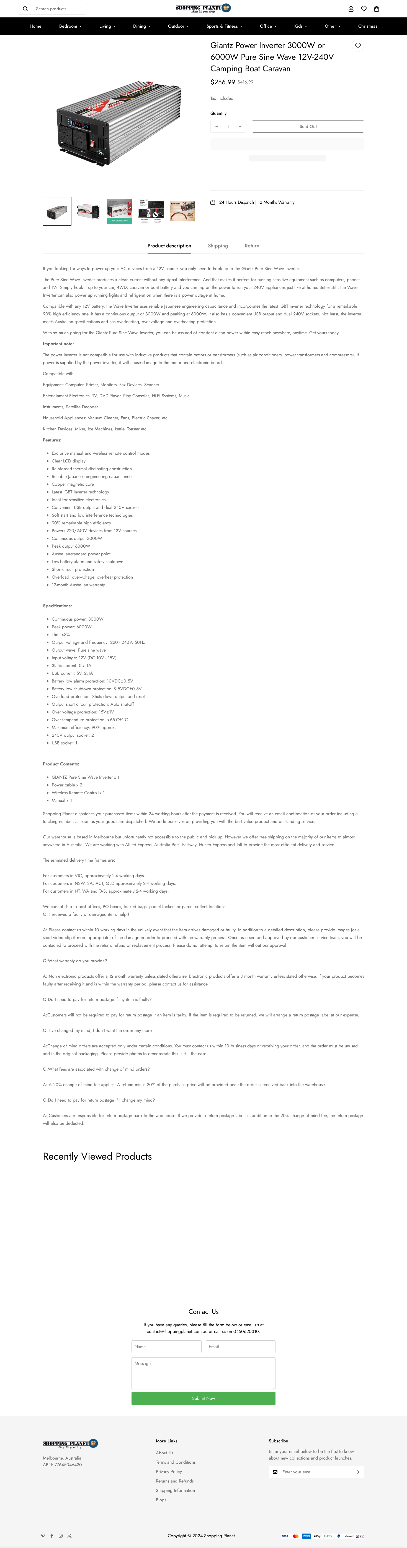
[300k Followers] (52, 1536)
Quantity (218, 113)
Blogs (161, 1500)
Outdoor (176, 26)
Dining (139, 26)
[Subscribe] (358, 1472)
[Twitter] (69, 1536)
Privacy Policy (169, 1471)
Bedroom (68, 26)
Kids (298, 26)
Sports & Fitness (222, 26)
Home (36, 26)
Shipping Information (175, 1490)
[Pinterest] (43, 1536)
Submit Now (203, 1398)
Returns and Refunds (175, 1481)
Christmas (367, 26)
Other (330, 26)
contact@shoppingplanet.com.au (177, 1331)
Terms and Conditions (175, 1462)
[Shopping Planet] (203, 8)
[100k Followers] (60, 1536)
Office (266, 26)
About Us (164, 1453)
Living (105, 26)
